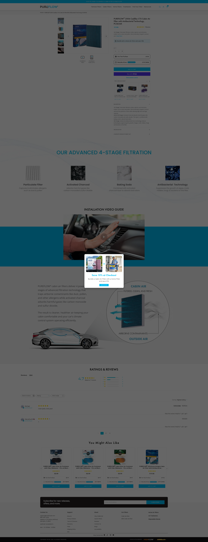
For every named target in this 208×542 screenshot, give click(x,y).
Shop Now (104, 285)
